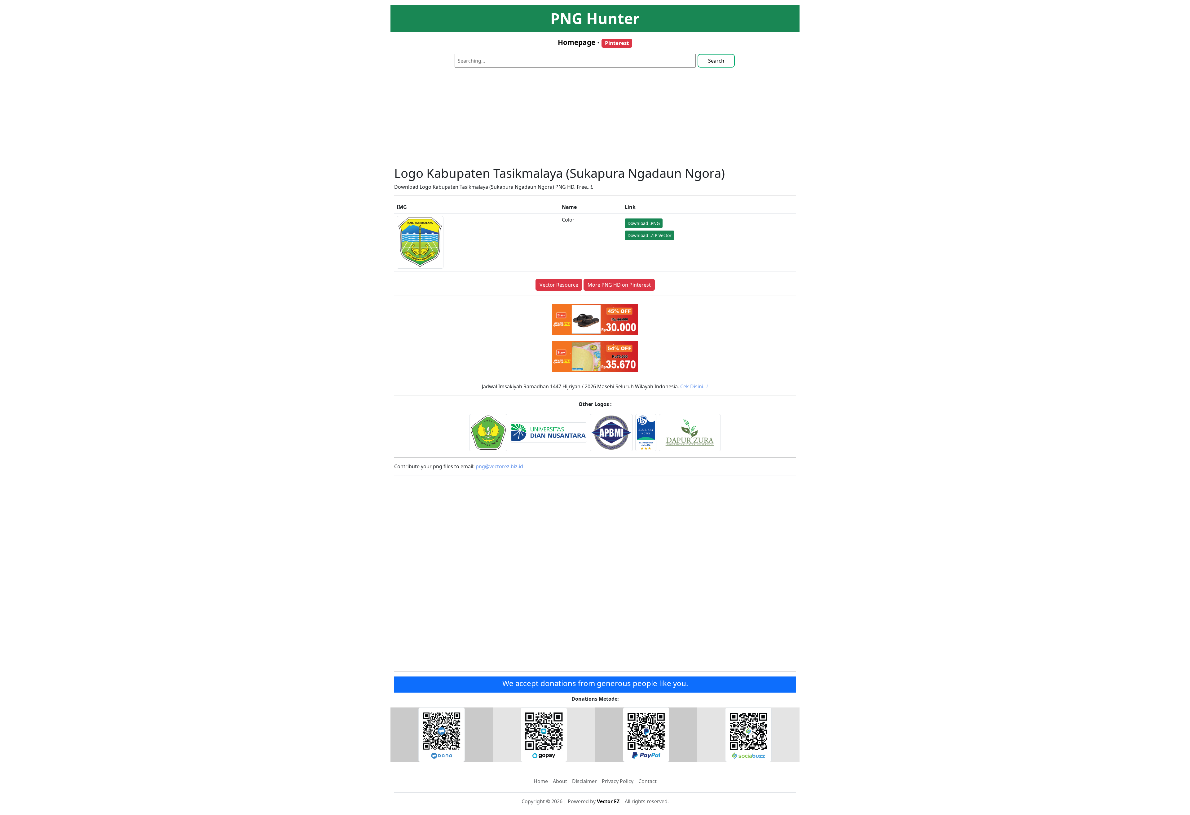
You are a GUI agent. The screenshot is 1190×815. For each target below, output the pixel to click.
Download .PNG (644, 223)
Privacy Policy (617, 781)
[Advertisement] (595, 122)
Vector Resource (559, 284)
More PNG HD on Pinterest (619, 284)
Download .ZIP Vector (650, 235)
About (560, 781)
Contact (647, 781)
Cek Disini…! (694, 386)
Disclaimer (584, 781)
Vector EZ (608, 801)
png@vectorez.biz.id (499, 466)
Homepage (576, 42)
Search (716, 60)
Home (541, 781)
